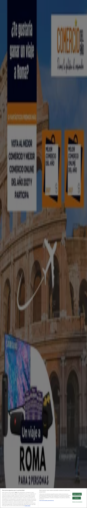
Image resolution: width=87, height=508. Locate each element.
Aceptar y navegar (77, 494)
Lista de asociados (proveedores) (46, 500)
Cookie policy (27, 505)
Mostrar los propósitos (77, 501)
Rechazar (77, 498)
